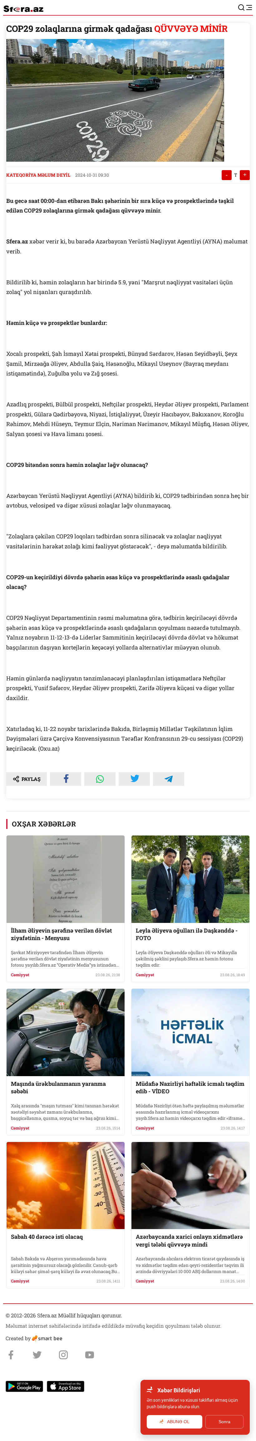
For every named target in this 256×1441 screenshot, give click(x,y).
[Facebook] (11, 1355)
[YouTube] (89, 1355)
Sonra (224, 1421)
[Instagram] (63, 1355)
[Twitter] (37, 1355)
